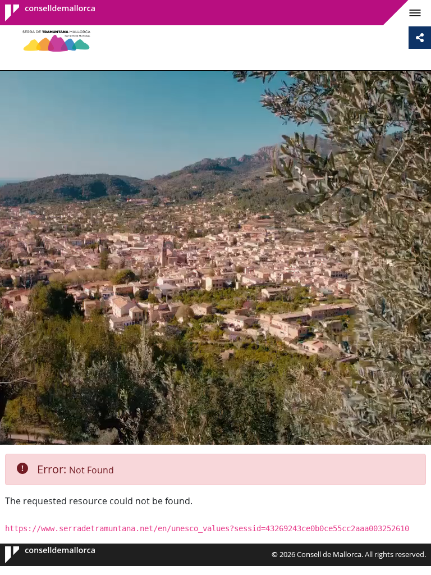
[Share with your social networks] (420, 37)
